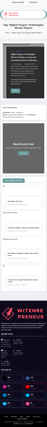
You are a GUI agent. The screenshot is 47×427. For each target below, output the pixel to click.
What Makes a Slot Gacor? (15, 201)
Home (6, 416)
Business (13, 51)
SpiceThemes (29, 423)
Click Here (23, 153)
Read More (15, 90)
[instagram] (28, 6)
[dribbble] (23, 6)
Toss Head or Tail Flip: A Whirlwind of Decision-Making (23, 228)
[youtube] (33, 6)
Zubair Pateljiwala (17, 64)
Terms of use (36, 416)
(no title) (18, 340)
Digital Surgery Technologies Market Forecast (22, 66)
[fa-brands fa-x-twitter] (18, 6)
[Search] (39, 14)
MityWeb (16, 423)
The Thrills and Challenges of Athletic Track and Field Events (23, 254)
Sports (21, 416)
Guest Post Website (22, 419)
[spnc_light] (44, 14)
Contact (28, 416)
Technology (14, 416)
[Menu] (33, 14)
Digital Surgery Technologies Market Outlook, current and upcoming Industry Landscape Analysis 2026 (24, 57)
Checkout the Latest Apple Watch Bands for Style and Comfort (23, 280)
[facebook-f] (13, 6)
